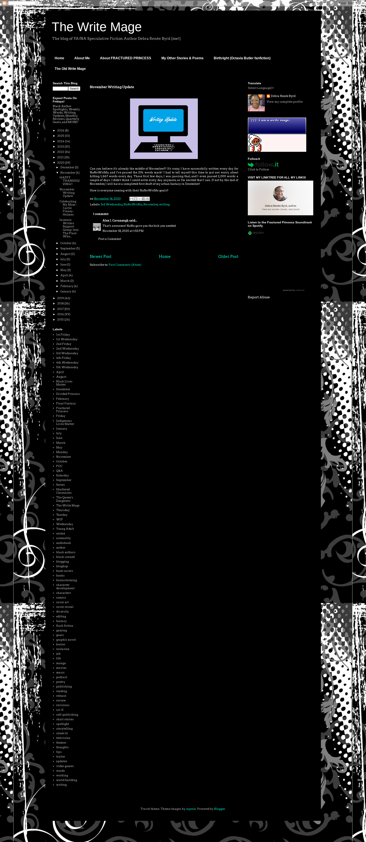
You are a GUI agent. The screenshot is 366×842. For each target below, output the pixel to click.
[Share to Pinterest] (148, 199)
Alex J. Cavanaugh (116, 220)
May (63, 270)
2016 (61, 314)
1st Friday (63, 334)
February (67, 286)
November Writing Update (67, 193)
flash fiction (64, 625)
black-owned (65, 557)
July (63, 259)
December (67, 167)
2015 (60, 319)
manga (61, 663)
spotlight (62, 724)
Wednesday (64, 524)
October (66, 243)
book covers (64, 570)
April (64, 275)
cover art (62, 602)
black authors (65, 552)
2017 (60, 309)
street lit (62, 733)
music (60, 672)
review (61, 700)
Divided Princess (68, 393)
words (60, 770)
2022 (61, 151)
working (62, 775)
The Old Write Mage (70, 69)
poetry (60, 681)
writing (164, 204)
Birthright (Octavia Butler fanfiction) (242, 58)
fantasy (61, 621)
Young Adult (65, 528)
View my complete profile (285, 101)
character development (65, 586)
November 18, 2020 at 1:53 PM (123, 230)
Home (59, 58)
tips (59, 752)
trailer (60, 756)
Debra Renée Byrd (283, 96)
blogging (62, 561)
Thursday (63, 510)
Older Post (228, 256)
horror (60, 644)
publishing (64, 686)
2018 (60, 303)
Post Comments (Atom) (125, 264)
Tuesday (62, 514)
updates (61, 761)
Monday (62, 452)
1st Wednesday (67, 339)
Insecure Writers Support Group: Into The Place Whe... (69, 228)
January (66, 291)
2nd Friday (63, 344)
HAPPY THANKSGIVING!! (70, 181)
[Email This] (131, 199)
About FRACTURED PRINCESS (125, 58)
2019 (61, 298)
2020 (61, 162)
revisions (62, 705)
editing (61, 616)
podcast (61, 677)
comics (61, 597)
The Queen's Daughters (64, 499)
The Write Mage (97, 27)
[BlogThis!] (135, 199)
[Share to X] (139, 199)
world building (66, 780)
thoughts (62, 747)
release (61, 695)
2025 (61, 135)
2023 (61, 146)
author (60, 547)
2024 (61, 141)
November (150, 204)
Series (60, 484)
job (58, 653)
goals (60, 635)
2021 (60, 157)
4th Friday (63, 357)
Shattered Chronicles (64, 491)
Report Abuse (259, 297)
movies (61, 667)
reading (61, 691)
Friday (60, 416)
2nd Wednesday (67, 348)
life (58, 658)
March (65, 280)
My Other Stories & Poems (182, 58)
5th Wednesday (67, 367)
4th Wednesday (67, 362)
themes (61, 742)
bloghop (62, 566)
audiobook (63, 543)
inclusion (62, 649)
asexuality (63, 538)
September (68, 248)
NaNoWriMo (132, 204)
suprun (191, 808)
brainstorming (66, 580)
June (63, 264)
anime (60, 533)
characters (63, 593)
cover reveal (64, 606)
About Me (82, 58)
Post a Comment (109, 239)
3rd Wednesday (111, 204)
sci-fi (60, 709)
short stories (65, 719)
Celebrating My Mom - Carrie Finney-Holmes (68, 208)
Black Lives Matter (64, 383)
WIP (59, 519)
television (63, 738)
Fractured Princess (63, 409)
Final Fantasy (66, 403)
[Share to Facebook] (143, 199)
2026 (61, 130)
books (60, 575)
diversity (62, 611)
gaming (61, 630)
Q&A (59, 470)
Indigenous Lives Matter (65, 422)
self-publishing (67, 714)
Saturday (62, 475)
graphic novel (66, 639)
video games (65, 766)
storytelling (64, 728)
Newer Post (100, 256)
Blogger (219, 808)
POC (59, 466)
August (65, 254)
